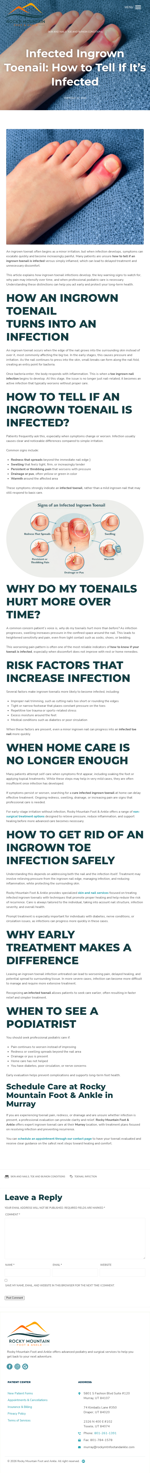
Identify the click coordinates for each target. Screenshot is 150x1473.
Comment (12, 1214)
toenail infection (85, 1176)
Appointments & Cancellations (27, 1400)
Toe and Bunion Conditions (85, 31)
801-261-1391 (105, 1433)
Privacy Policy (17, 1414)
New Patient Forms (20, 1393)
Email (57, 1265)
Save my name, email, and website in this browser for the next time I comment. (60, 1285)
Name (9, 1265)
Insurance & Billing (20, 1407)
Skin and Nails (57, 31)
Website (106, 1265)
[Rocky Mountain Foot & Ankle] (24, 7)
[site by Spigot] (83, 1461)
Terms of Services (19, 1420)
